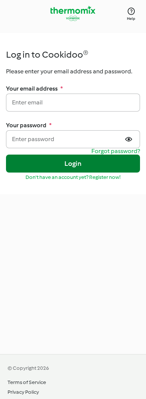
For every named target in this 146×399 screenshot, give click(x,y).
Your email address (34, 88)
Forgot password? (115, 151)
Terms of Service (26, 382)
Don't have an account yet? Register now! (73, 177)
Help (131, 18)
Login (73, 163)
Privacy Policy (23, 392)
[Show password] (129, 139)
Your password (29, 125)
